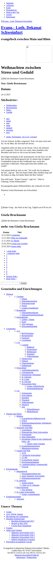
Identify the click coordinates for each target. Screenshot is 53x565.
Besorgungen (11, 108)
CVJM (24, 457)
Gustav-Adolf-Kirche (35, 386)
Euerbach (25, 338)
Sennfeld (25, 398)
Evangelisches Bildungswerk (33, 418)
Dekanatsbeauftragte (30, 313)
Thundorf (30, 354)
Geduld (9, 112)
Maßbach (30, 347)
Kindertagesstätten (13, 497)
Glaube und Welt (23, 451)
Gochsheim (26, 340)
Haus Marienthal (28, 437)
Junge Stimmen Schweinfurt (33, 476)
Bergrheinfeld (27, 336)
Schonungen (27, 393)
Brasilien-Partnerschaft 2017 (22, 521)
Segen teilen (16, 246)
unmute (9, 128)
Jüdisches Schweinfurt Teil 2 (23, 535)
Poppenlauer (32, 349)
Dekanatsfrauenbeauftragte (32, 315)
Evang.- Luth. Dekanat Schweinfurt (21, 30)
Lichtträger (15, 235)
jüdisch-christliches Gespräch (23, 539)
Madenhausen (32, 411)
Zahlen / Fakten (28, 319)
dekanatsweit (21, 471)
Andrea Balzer (27, 483)
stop (8, 123)
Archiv (9, 15)
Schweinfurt (21, 368)
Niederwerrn (27, 359)
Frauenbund (26, 434)
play (8, 119)
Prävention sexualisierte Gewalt (19, 542)
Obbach (25, 361)
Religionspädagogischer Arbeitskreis (36, 423)
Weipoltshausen (33, 409)
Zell (23, 407)
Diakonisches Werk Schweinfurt (35, 432)
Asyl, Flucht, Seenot (14, 514)
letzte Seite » (11, 279)
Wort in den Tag (12, 12)
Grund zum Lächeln (19, 243)
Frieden (9, 528)
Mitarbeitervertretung (30, 448)
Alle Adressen (27, 324)
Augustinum (27, 430)
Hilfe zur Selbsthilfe (19, 238)
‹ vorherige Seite (13, 253)
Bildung (19, 416)
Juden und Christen (14, 530)
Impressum (10, 17)
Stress (8, 110)
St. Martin (15, 241)
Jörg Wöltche (27, 490)
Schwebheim (27, 395)
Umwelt (25, 467)
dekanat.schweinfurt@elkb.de (27, 555)
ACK (24, 453)
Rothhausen (31, 352)
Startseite (10, 3)
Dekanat (9, 294)
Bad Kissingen (28, 333)
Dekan (24, 299)
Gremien (20, 296)
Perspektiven (11, 10)
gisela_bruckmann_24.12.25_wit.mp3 (21, 137)
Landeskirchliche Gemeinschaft (34, 464)
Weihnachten (11, 105)
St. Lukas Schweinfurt (25, 492)
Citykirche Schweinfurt (31, 455)
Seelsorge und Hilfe (24, 428)
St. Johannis (26, 377)
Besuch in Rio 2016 (19, 523)
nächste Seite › (12, 276)
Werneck (25, 405)
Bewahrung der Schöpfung (17, 516)
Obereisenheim (28, 363)
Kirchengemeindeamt (30, 462)
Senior (24, 306)
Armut (8, 512)
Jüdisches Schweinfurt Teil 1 (23, 533)
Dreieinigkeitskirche (35, 388)
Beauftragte (21, 310)
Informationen (22, 317)
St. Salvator (26, 382)
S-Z (18, 391)
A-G (18, 331)
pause (8, 121)
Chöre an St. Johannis (30, 485)
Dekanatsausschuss (29, 301)
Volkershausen (33, 356)
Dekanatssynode (28, 303)
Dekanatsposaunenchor (31, 478)
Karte (8, 8)
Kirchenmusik (12, 469)
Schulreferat (26, 425)
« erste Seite (11, 251)
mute (8, 126)
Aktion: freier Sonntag (36, 444)
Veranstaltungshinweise (31, 474)
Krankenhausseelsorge (31, 446)
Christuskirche (27, 372)
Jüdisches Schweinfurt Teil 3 (23, 537)
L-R (18, 342)
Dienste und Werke (14, 414)
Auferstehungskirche (30, 370)
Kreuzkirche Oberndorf (31, 375)
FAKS (24, 421)
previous (9, 130)
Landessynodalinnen (30, 308)
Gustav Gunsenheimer (31, 494)
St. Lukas (25, 379)
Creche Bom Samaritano (21, 526)
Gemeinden (11, 329)
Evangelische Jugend (30, 460)
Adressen (10, 5)
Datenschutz (32, 557)
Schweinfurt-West (29, 384)
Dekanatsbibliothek (29, 326)
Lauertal (25, 345)
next (8, 132)
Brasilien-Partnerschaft (15, 519)
